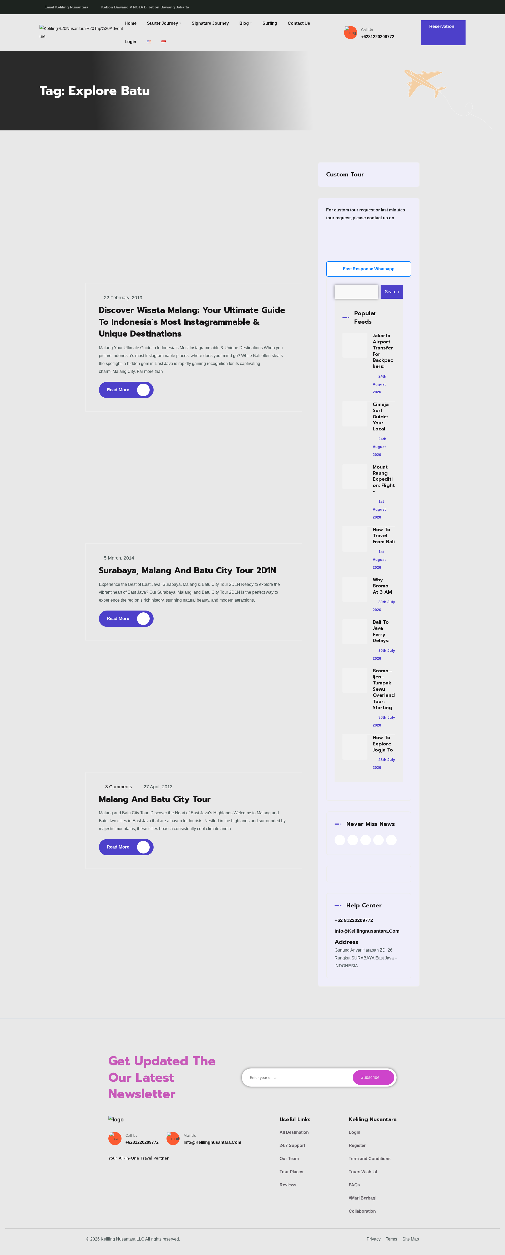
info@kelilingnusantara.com (367, 931)
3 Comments (118, 786)
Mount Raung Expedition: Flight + (384, 479)
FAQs (354, 1185)
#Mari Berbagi (362, 1198)
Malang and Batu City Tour (155, 799)
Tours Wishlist (363, 1172)
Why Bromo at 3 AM (382, 586)
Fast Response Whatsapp (369, 269)
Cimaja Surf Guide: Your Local (381, 417)
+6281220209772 (377, 36)
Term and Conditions (370, 1158)
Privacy (374, 1239)
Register (357, 1145)
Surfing (269, 23)
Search (392, 291)
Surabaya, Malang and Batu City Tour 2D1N (187, 570)
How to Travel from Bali (384, 536)
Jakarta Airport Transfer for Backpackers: (383, 351)
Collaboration (362, 1211)
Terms (391, 1239)
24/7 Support (292, 1145)
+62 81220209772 (354, 920)
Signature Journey (210, 23)
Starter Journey (162, 23)
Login (130, 41)
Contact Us (299, 23)
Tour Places (291, 1172)
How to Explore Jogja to (383, 744)
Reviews (288, 1185)
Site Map (410, 1239)
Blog (244, 23)
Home (131, 23)
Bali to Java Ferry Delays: (381, 631)
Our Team (289, 1158)
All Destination (294, 1132)
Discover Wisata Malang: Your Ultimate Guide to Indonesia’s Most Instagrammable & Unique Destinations (192, 322)
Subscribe (371, 1077)
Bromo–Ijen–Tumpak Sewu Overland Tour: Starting (384, 689)
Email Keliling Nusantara (66, 7)
